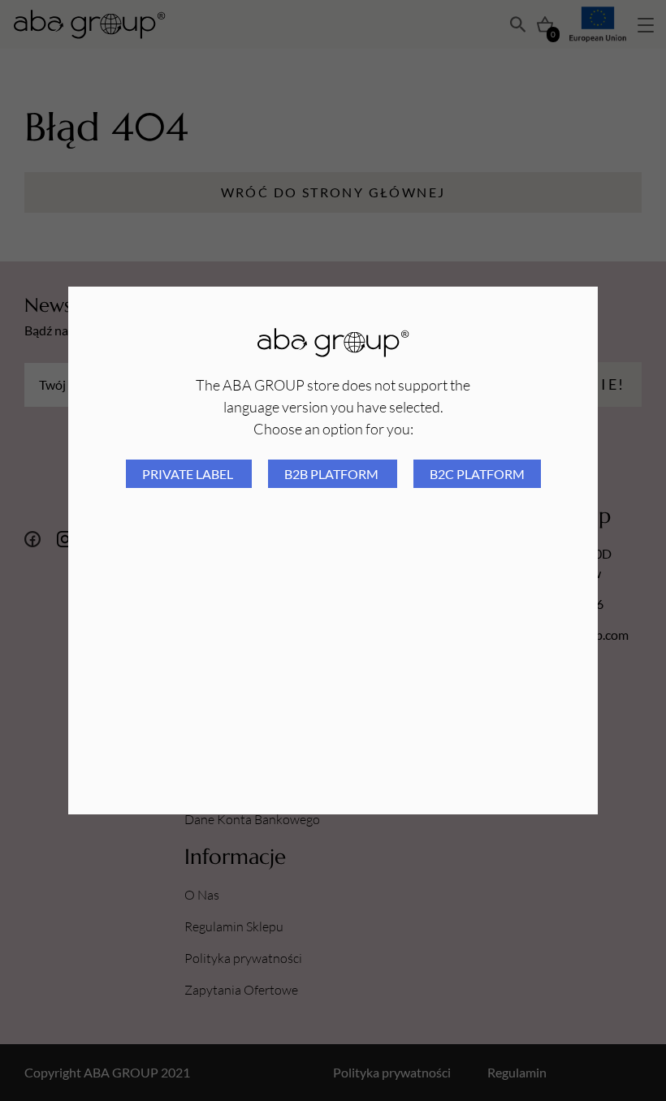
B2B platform (332, 473)
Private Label (189, 473)
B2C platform (477, 473)
